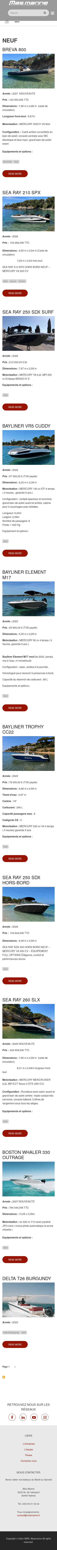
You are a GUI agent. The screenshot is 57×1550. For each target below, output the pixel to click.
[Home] (28, 3)
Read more (18, 174)
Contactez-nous (29, 1460)
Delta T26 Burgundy (11, 1332)
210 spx (22, 281)
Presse (28, 1455)
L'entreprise (29, 1443)
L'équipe (28, 1449)
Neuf (16, 161)
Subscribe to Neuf (3, 1377)
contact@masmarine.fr (28, 1515)
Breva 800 (8, 161)
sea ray (13, 281)
